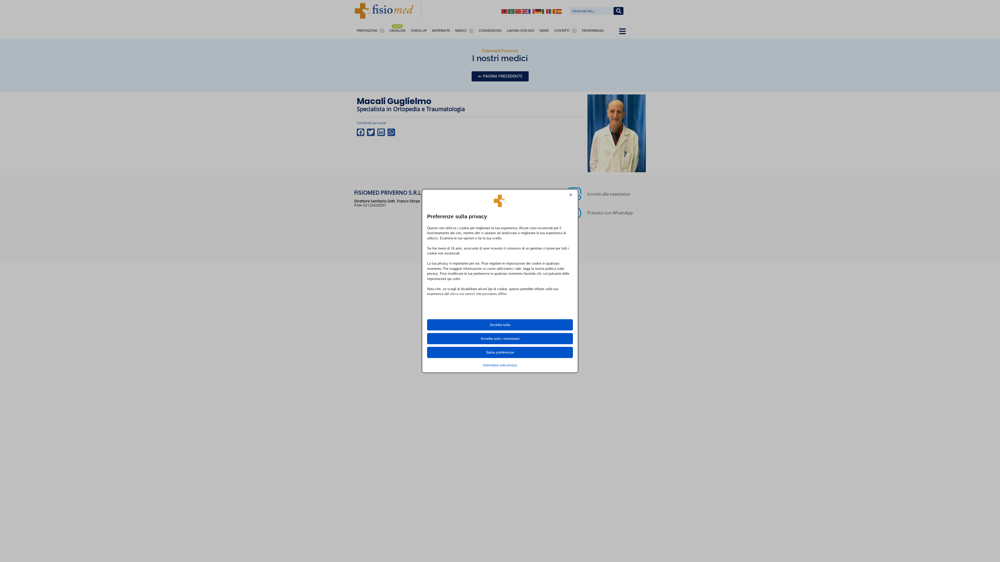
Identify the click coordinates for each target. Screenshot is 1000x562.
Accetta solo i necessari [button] (500, 338)
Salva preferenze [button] (500, 352)
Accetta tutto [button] (500, 325)
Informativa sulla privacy (500, 365)
